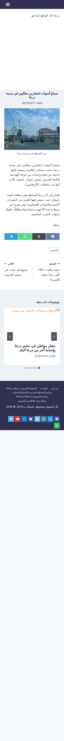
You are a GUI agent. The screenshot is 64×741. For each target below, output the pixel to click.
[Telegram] (24, 419)
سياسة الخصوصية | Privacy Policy (32, 396)
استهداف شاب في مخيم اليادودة (16, 269)
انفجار (54, 250)
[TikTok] (37, 419)
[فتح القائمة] (8, 4)
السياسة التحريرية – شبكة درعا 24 (21, 388)
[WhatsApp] (57, 425)
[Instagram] (44, 419)
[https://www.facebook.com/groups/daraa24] (31, 419)
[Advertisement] (32, 56)
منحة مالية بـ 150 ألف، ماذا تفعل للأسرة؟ (49, 271)
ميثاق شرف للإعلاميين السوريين (32, 400)
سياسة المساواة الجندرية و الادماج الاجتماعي (32, 392)
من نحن (54, 388)
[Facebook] (57, 419)
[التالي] (10, 336)
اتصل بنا (44, 388)
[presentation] (32, 323)
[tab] (39, 368)
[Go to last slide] (54, 336)
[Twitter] (50, 419)
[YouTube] (17, 419)
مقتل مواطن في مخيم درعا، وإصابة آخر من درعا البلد (34, 348)
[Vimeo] (11, 419)
